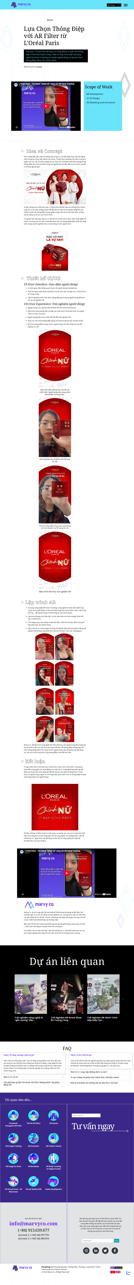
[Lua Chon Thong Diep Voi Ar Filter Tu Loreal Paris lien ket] (21, 4)
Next (123, 999)
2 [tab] (67, 1028)
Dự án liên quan (67, 961)
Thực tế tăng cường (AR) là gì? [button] (19, 1055)
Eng (113, 5)
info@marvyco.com (33, 1223)
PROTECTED (118, 1268)
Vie (109, 5)
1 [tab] (64, 1028)
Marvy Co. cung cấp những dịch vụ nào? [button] (89, 1072)
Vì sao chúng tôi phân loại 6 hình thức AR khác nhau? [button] (95, 1077)
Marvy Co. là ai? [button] (11, 1077)
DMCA (112, 1268)
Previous (11, 999)
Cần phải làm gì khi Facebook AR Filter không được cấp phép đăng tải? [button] (31, 1083)
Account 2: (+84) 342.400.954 (33, 1238)
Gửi (116, 1241)
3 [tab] (70, 1028)
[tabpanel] (31, 998)
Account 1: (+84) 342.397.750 (33, 1234)
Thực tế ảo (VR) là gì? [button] (81, 1055)
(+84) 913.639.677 (33, 1230)
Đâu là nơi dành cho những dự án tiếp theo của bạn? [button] (94, 1083)
